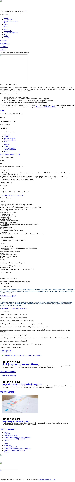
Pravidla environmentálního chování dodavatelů (17, 437)
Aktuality (6, 18)
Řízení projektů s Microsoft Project (16, 421)
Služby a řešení (8, 19)
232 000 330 (3, 40)
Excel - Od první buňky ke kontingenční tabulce (20, 364)
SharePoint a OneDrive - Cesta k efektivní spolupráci (22, 384)
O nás (5, 23)
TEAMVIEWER (5, 44)
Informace (7, 135)
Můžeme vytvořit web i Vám (47, 479)
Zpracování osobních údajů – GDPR (14, 439)
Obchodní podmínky (10, 138)
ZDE (25, 11)
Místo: (2, 110)
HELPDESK (4, 47)
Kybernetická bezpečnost (11, 21)
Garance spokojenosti (10, 140)
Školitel (6, 136)
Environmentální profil (10, 435)
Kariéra (6, 24)
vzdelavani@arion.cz (6, 352)
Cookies (6, 440)
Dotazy (6, 141)
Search (2, 14)
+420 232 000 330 (5, 350)
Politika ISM (7, 434)
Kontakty (6, 26)
